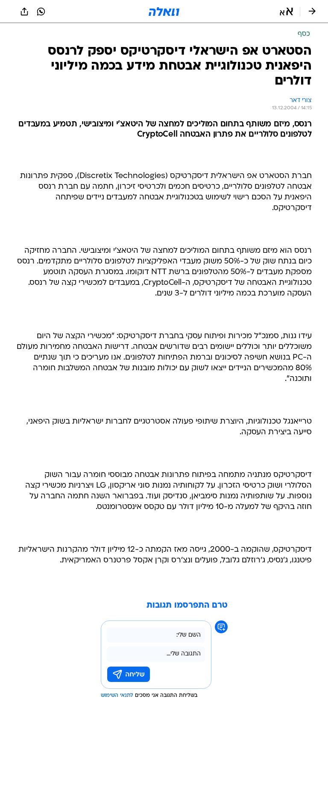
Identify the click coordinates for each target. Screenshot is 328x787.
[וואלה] (164, 11)
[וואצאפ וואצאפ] (41, 11)
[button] (286, 11)
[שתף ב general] (24, 11)
